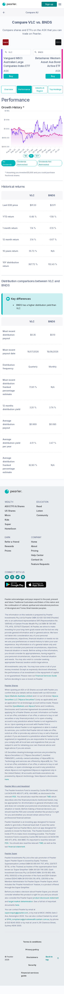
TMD (49, 797)
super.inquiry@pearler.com (16, 913)
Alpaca (32, 706)
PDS (14, 797)
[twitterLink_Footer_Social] (18, 577)
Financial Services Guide (46, 676)
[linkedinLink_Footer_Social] (23, 577)
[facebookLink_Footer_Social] (7, 577)
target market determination (20, 901)
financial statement (16, 847)
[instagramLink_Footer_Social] (12, 577)
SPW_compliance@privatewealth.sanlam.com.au (28, 919)
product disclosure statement (46, 898)
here (7, 779)
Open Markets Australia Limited (18, 696)
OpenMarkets (19, 706)
